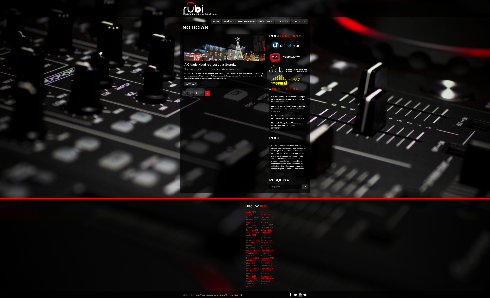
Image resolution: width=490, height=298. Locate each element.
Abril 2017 (250, 286)
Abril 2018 (265, 273)
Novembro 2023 (267, 243)
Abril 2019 (265, 263)
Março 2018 (251, 276)
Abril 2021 (265, 248)
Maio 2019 (250, 263)
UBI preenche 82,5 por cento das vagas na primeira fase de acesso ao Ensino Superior (288, 99)
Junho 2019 (266, 261)
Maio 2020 (265, 253)
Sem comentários (232, 69)
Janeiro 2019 (266, 266)
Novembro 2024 (252, 230)
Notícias (229, 21)
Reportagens (246, 21)
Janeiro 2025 (251, 227)
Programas (266, 21)
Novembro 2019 (267, 258)
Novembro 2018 (267, 268)
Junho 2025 (266, 220)
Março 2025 (251, 225)
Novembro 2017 (267, 278)
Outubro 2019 (252, 261)
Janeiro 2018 (266, 276)
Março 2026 (266, 215)
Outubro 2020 (252, 253)
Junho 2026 (251, 212)
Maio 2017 (265, 284)
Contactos (299, 21)
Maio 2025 (250, 222)
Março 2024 (266, 238)
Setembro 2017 (267, 281)
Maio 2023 (250, 248)
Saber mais (190, 84)
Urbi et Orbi (285, 89)
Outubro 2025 (252, 220)
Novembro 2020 (267, 250)
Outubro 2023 (252, 245)
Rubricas (282, 21)
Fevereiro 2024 (252, 240)
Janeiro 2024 (266, 240)
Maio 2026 (265, 212)
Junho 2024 (251, 235)
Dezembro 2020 (252, 250)
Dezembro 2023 (252, 243)
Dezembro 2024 (267, 227)
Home (216, 21)
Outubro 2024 (266, 230)
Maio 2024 (265, 235)
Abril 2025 (265, 222)
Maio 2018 (250, 273)
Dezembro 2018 (252, 268)
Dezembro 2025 (252, 217)
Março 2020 (266, 255)
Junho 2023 (266, 245)
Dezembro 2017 (252, 278)
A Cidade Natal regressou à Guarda (210, 64)
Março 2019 (251, 266)
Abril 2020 (250, 255)
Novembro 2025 (267, 217)
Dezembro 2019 (252, 258)
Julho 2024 (265, 232)
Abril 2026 (250, 215)
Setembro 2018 (267, 271)
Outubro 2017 (252, 281)
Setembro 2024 (252, 232)
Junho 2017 (251, 284)
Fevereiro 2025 (267, 225)
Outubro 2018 (252, 271)
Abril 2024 (250, 238)
